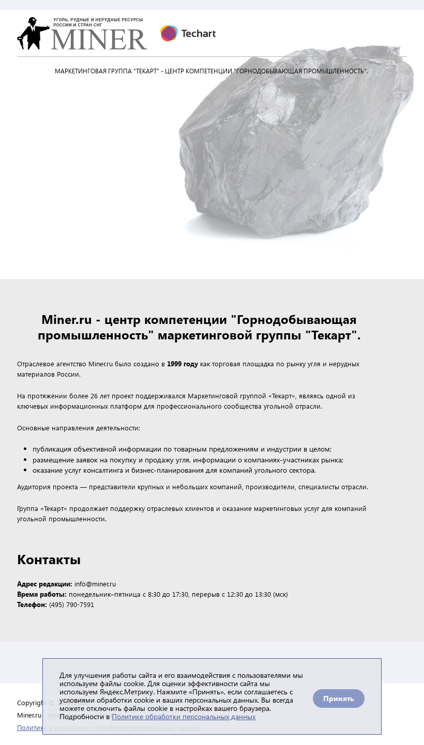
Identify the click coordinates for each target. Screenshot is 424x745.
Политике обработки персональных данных (183, 716)
